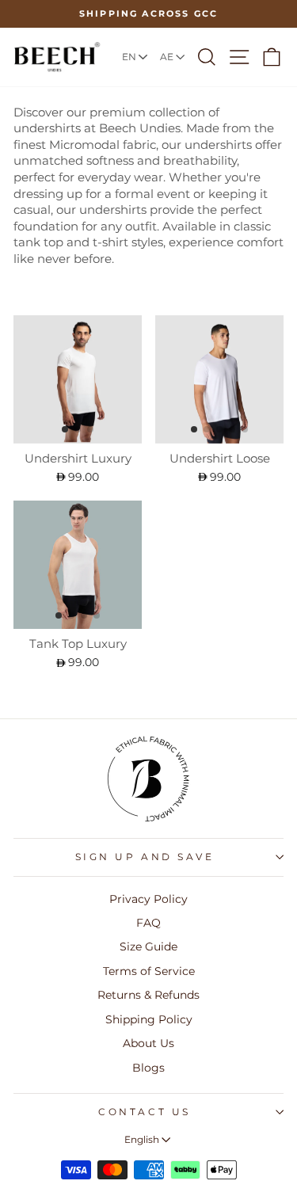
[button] (65, 429)
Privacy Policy (148, 899)
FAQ (148, 922)
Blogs (148, 1067)
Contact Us (144, 1112)
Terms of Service (149, 971)
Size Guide (148, 946)
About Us (148, 1043)
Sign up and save (145, 857)
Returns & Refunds (148, 994)
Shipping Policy (148, 1019)
